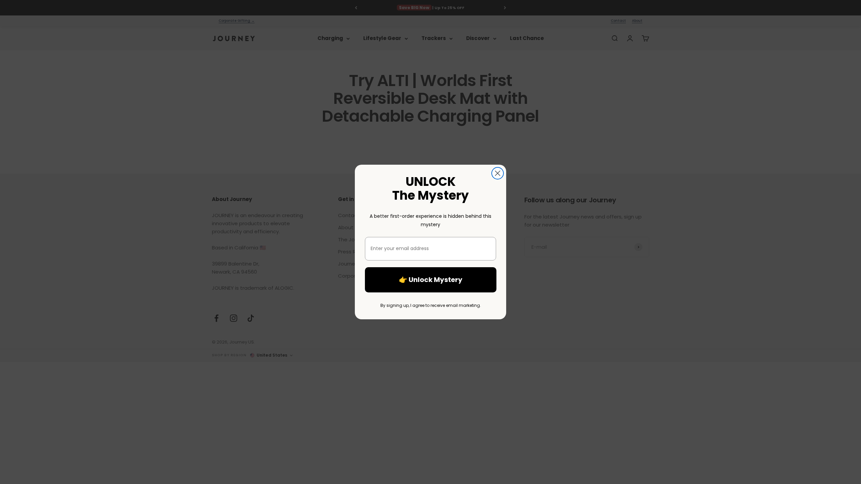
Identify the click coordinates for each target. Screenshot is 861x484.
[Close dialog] (497, 173)
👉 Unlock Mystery (430, 279)
